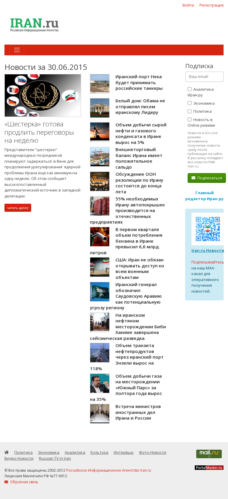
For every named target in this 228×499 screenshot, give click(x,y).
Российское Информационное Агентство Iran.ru (108, 470)
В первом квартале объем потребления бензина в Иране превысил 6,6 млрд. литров (126, 240)
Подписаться (209, 178)
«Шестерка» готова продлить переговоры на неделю (39, 132)
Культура (99, 452)
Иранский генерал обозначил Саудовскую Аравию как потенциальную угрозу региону (126, 295)
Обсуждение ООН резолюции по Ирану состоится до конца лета (139, 182)
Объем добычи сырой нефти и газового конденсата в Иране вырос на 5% (141, 133)
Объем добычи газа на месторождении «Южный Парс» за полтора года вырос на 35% (126, 387)
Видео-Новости (19, 458)
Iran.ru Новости (207, 250)
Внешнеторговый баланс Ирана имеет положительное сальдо (138, 158)
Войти (188, 5)
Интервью (124, 452)
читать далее (17, 207)
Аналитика (75, 452)
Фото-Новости (152, 452)
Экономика (203, 103)
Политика (202, 111)
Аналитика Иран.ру (201, 92)
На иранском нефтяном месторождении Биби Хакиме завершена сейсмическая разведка (128, 326)
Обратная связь (23, 481)
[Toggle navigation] (17, 50)
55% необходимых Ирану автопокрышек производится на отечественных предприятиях (127, 210)
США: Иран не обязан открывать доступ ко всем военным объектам (139, 268)
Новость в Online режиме (201, 122)
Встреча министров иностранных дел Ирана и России (138, 412)
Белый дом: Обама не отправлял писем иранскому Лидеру (140, 106)
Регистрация (212, 5)
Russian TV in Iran (55, 458)
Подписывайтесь (207, 262)
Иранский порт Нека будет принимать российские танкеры (139, 82)
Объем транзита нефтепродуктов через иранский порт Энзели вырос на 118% (127, 356)
